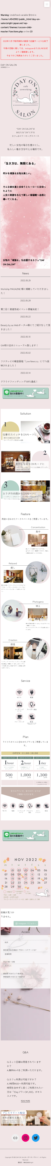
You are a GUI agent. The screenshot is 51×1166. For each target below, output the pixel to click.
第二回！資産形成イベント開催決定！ (20, 309)
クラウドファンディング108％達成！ (19, 381)
